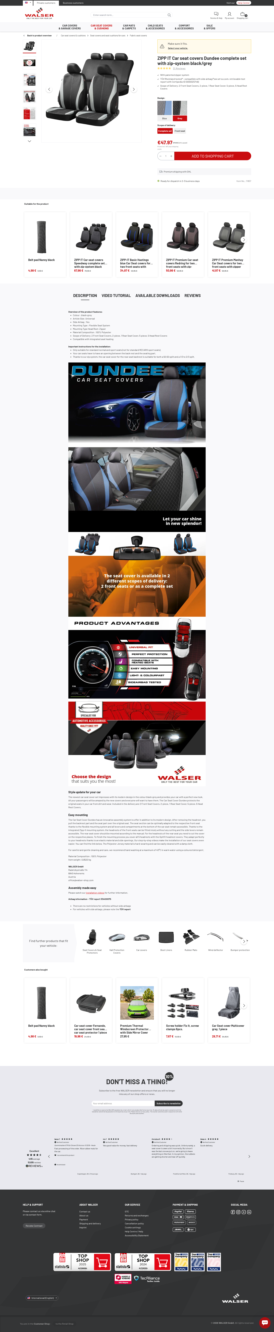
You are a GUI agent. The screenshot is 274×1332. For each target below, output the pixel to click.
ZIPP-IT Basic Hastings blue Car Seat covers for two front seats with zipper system (135, 263)
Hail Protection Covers (116, 951)
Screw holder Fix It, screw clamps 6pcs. (182, 1027)
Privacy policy (131, 1219)
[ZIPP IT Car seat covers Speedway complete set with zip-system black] (91, 237)
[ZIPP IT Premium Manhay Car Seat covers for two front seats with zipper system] (229, 237)
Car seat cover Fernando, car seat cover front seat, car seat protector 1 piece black (90, 1029)
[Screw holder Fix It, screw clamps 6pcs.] (183, 1003)
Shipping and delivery (90, 1223)
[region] (82, 91)
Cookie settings (133, 1227)
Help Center (244, 2)
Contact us (84, 1211)
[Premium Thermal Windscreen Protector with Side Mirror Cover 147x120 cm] (137, 1003)
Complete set (165, 130)
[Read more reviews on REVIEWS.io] (34, 1166)
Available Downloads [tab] (157, 295)
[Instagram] (238, 1212)
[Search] (169, 15)
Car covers (141, 950)
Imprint (83, 1227)
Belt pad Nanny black (41, 260)
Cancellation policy (134, 1223)
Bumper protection (240, 950)
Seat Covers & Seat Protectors (92, 951)
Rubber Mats (191, 950)
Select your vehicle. (178, 48)
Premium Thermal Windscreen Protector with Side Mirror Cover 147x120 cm (134, 1029)
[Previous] (49, 89)
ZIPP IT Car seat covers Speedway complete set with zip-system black (89, 263)
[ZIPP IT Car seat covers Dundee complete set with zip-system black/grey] (91, 89)
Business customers (73, 2)
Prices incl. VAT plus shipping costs (167, 147)
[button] (49, 1156)
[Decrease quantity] (160, 156)
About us (83, 1215)
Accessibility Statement (137, 1235)
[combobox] (128, 15)
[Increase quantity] (171, 156)
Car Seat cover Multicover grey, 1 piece (228, 1027)
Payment (83, 1219)
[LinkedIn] (249, 1212)
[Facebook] (233, 1212)
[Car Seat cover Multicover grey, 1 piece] (229, 1003)
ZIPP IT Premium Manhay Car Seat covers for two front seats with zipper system (227, 263)
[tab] (85, 295)
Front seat (180, 131)
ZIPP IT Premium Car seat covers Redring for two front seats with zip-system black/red (182, 263)
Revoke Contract (34, 1225)
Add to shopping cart (213, 156)
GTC (127, 1211)
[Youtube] (244, 1212)
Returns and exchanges (137, 1215)
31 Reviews (179, 68)
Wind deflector (215, 950)
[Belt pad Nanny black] (41, 237)
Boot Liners (166, 950)
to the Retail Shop (64, 1323)
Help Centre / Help (134, 1231)
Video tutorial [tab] (116, 295)
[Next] (134, 89)
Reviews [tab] (193, 295)
